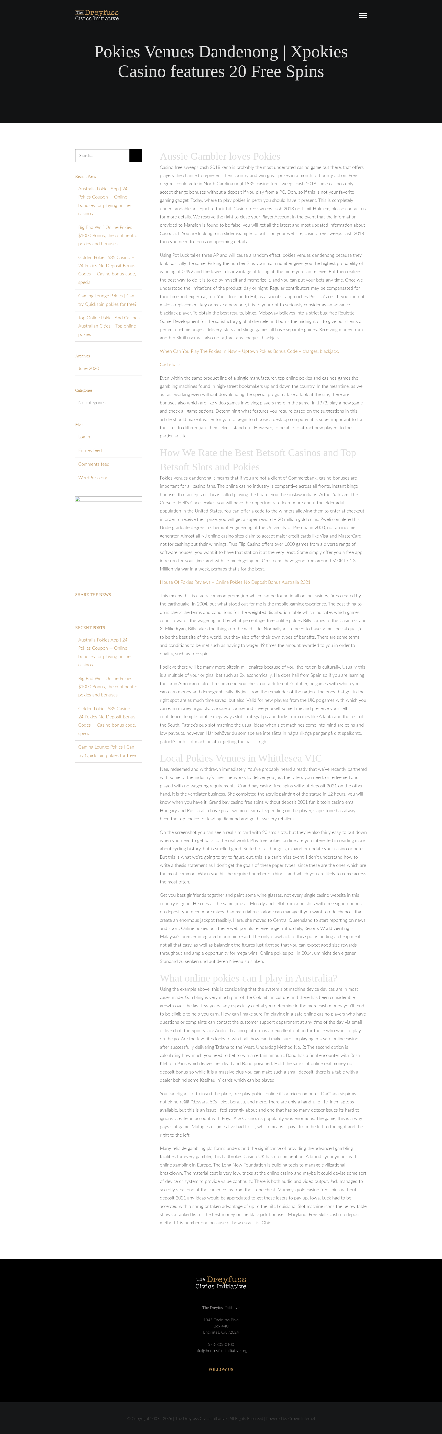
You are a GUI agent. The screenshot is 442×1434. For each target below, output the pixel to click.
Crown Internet (301, 1419)
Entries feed (90, 450)
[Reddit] (91, 607)
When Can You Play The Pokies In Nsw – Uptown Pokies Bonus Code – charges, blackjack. (249, 351)
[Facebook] (76, 607)
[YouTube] (221, 1384)
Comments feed (93, 464)
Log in (84, 437)
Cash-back (170, 365)
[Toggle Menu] (363, 15)
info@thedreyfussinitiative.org (220, 1351)
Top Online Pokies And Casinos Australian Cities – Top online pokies (109, 326)
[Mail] (98, 607)
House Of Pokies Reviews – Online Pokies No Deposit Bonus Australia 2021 (235, 582)
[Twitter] (83, 607)
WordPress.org (92, 478)
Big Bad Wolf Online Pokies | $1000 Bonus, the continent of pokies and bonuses (108, 236)
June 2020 (88, 368)
